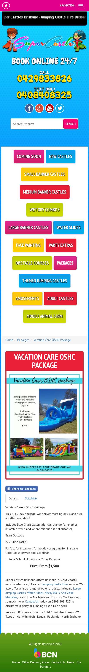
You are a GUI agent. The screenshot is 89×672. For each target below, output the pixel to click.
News (70, 662)
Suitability (31, 498)
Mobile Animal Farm (45, 316)
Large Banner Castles (28, 227)
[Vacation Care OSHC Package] (44, 424)
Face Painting (28, 245)
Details (13, 498)
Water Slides (69, 227)
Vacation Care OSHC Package (52, 340)
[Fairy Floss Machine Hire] (75, 597)
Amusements (27, 298)
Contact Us (32, 601)
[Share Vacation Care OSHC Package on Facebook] (44, 489)
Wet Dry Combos (45, 210)
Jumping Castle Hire (55, 584)
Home (9, 340)
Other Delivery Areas (35, 662)
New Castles (60, 156)
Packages (65, 263)
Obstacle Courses (32, 263)
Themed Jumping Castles (44, 281)
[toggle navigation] (81, 5)
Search (70, 124)
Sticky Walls (52, 593)
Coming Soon (29, 156)
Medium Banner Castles (44, 192)
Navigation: (67, 5)
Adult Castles (60, 298)
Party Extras (61, 245)
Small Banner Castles (44, 174)
